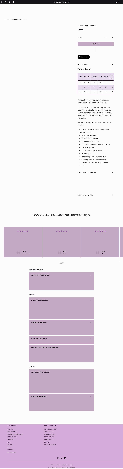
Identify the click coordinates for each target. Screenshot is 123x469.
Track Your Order (50, 444)
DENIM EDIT (10, 439)
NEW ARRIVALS (11, 431)
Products (10, 19)
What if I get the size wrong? (40, 275)
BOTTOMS (10, 450)
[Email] (13, 2)
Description (82, 65)
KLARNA (71, 464)
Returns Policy (49, 437)
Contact (47, 442)
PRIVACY (52, 464)
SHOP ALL (10, 429)
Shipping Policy (49, 439)
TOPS (8, 447)
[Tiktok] (9, 2)
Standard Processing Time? (40, 300)
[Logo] (61, 9)
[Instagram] (58, 458)
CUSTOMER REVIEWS (85, 195)
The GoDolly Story (50, 429)
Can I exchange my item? (38, 396)
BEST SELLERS (11, 437)
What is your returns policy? (40, 372)
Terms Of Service (49, 434)
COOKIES (64, 464)
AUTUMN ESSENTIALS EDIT (15, 434)
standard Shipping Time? (39, 322)
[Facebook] (5, 2)
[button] (96, 49)
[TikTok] (61, 458)
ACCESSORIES (11, 452)
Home (5, 19)
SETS (8, 442)
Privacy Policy (49, 431)
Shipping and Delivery (87, 173)
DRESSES (10, 444)
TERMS (58, 464)
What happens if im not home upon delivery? (45, 347)
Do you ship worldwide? (39, 339)
